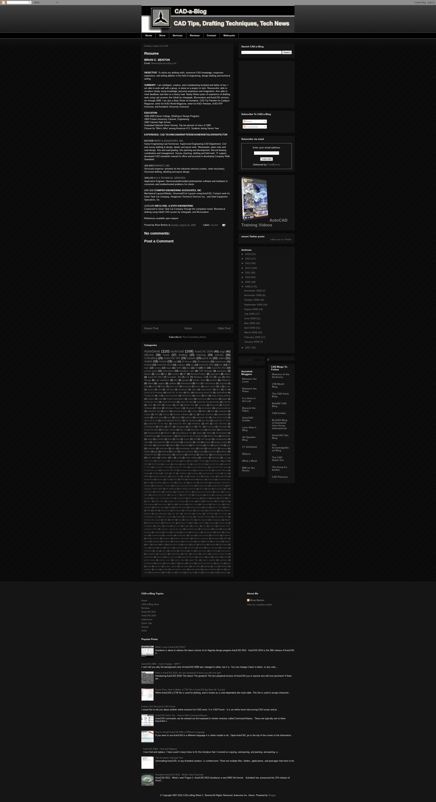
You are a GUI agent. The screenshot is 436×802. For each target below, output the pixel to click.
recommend (148, 563)
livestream (148, 551)
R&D (170, 507)
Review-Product (198, 374)
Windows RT (192, 408)
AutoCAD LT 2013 (221, 420)
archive (196, 526)
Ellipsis (246, 453)
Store (162, 35)
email (154, 386)
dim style (148, 445)
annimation (206, 408)
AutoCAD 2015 (169, 402)
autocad (177, 351)
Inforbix (158, 492)
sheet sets (202, 399)
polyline (217, 557)
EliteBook (192, 479)
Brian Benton (257, 600)
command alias (180, 411)
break (216, 529)
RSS (198, 383)
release (159, 563)
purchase (211, 451)
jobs (174, 448)
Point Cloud (193, 504)
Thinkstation (221, 433)
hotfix (179, 368)
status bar (204, 454)
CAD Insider (279, 413)
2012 (248, 268)
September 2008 (253, 304)
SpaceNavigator (161, 514)
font (163, 544)
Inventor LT (174, 495)
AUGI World (155, 464)
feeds (207, 541)
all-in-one (176, 526)
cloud (157, 374)
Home (148, 35)
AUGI (144, 630)
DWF (159, 405)
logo (157, 551)
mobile (148, 361)
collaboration (221, 439)
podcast (201, 557)
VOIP (172, 520)
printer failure (149, 560)
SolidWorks (212, 510)
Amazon (214, 399)
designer (166, 538)
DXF (170, 427)
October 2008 (252, 299)
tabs (222, 569)
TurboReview (150, 436)
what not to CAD (219, 417)
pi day (227, 386)
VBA (165, 520)
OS (229, 498)
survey (157, 368)
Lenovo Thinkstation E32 (163, 498)
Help (209, 489)
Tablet (209, 433)
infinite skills (199, 380)
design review (220, 442)
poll (209, 557)
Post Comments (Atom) (194, 337)
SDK (149, 510)
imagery (213, 544)
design (207, 442)
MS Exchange (194, 498)
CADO (166, 473)
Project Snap (160, 507)
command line (159, 442)
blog (178, 439)
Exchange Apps (224, 479)
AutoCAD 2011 (219, 368)
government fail (174, 544)
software (224, 566)
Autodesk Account (151, 470)
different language (201, 538)
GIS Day (193, 483)
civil (195, 439)
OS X (149, 501)
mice (192, 551)
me (192, 365)
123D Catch (149, 461)
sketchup (192, 454)
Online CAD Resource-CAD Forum (158, 706)
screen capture (171, 566)
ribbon (150, 383)
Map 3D (206, 498)
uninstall (180, 572)
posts (174, 451)
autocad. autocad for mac (171, 529)
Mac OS (183, 430)
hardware (222, 411)
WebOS (227, 520)
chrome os (196, 532)
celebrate (158, 532)
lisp (194, 414)
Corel (226, 473)
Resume (151, 53)
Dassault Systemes (160, 476)
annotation (222, 371)
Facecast (210, 427)
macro (164, 551)
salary (190, 399)
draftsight (215, 538)
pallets (147, 451)
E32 (167, 479)
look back (212, 448)
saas (169, 417)
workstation (168, 371)
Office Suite (159, 501)
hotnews (151, 448)
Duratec (160, 479)
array (149, 439)
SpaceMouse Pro (184, 433)
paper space (210, 386)
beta (170, 439)
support (161, 383)
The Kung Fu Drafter (279, 468)
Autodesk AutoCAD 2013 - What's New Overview (179, 774)
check (167, 532)
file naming (197, 445)
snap (215, 566)
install (154, 548)
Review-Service (196, 507)
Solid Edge (200, 510)
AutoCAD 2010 (206, 365)
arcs (204, 526)
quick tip (207, 358)
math (160, 399)
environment (189, 541)
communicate (156, 535)
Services (178, 35)
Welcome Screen (153, 523)
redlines (223, 451)
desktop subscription (181, 538)
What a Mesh (249, 460)
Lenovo (202, 405)
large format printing (221, 396)
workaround (186, 383)
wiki (215, 572)
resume (214, 225)
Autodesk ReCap (221, 470)
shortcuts (180, 454)
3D (196, 368)
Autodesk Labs (186, 371)
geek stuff (218, 445)
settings (207, 566)
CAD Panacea (280, 476)
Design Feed (195, 476)
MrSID (222, 498)
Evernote (211, 479)
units (179, 458)
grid (228, 445)
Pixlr (226, 501)
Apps (168, 368)
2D (225, 389)
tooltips (164, 458)
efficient (149, 354)
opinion (195, 554)
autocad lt (215, 374)
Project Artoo (217, 504)
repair (183, 563)
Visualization (216, 520)
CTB (173, 473)
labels (201, 548)
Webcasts (229, 35)
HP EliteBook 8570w (188, 489)
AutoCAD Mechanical (199, 467)
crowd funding (202, 535)
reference (225, 380)
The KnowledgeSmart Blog (280, 448)
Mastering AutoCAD (203, 392)
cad (174, 361)
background (206, 529)
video (221, 358)
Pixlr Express (149, 504)
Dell (185, 476)
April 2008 (250, 327)
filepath (227, 541)
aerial (167, 526)
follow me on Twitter (281, 239)
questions (223, 560)
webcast (207, 572)
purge (147, 417)
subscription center (179, 569)
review (163, 361)
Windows (226, 436)
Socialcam (177, 510)
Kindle (208, 495)
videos (227, 374)
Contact (211, 35)
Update (191, 358)
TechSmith (210, 514)
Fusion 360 (181, 483)
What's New (212, 436)
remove (168, 563)
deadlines (226, 535)
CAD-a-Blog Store (150, 604)
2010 (248, 277)
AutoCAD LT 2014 (161, 467)
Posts (248, 121)
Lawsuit (147, 498)
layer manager (212, 548)
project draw (179, 560)
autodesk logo (192, 529)
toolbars (188, 417)
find (212, 411)
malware (173, 551)
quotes (151, 389)
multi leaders (225, 551)
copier (191, 535)
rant (160, 389)
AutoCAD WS (172, 358)
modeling (213, 551)
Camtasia (194, 473)
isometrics (191, 548)
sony (157, 569)
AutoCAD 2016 (199, 464)
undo (172, 572)
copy (198, 442)
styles (194, 389)
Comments (251, 126)
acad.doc (201, 523)
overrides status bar (219, 554)
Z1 (193, 523)
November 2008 (253, 295)
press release (187, 451)
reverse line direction (205, 563)
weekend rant (202, 417)
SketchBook (221, 392)
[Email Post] (223, 225)
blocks (147, 374)
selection (170, 389)
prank (225, 557)
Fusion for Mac (151, 430)
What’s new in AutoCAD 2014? (170, 647)
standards (182, 389)
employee (156, 541)
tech (218, 389)
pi (220, 386)
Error (191, 427)
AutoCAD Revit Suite (219, 467)
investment (180, 548)
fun (165, 374)
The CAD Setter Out (278, 458)
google (185, 380)
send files (196, 566)
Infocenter (148, 492)
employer (166, 541)
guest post (174, 386)
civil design (206, 439)
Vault (180, 520)
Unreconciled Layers (152, 520)
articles (219, 354)
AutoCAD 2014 (155, 377)
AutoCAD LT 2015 (180, 467)
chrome (186, 532)
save (228, 563)
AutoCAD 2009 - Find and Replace (160, 749)
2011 (248, 272)
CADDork (156, 473)
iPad (156, 414)
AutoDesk (152, 351)
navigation (151, 554)
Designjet (180, 427)
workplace (223, 572)
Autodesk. (196, 423)
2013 (248, 263)
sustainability (195, 569)
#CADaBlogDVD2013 (171, 420)
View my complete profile (259, 604)
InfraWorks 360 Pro (183, 492)
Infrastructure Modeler (203, 492)
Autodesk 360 (174, 377)
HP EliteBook (171, 489)
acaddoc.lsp (223, 523)
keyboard (187, 386)
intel (161, 548)
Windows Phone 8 (173, 408)
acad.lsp (211, 523)
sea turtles (184, 566)
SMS (156, 510)
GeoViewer (204, 483)
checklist (176, 532)
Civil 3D (227, 402)
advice (158, 526)
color (146, 442)
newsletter (163, 554)
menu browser (207, 414)
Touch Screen (166, 517)
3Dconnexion (203, 361)
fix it (148, 544)
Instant (218, 492)
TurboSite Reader (204, 517)
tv (172, 458)
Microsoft (214, 405)
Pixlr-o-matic (162, 504)
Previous (204, 504)
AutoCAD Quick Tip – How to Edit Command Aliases (181, 715)
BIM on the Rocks (248, 469)
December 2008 (253, 290)
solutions (147, 569)
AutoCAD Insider (247, 419)
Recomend (225, 430)
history (147, 414)
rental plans (166, 454)
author (212, 526)
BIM (207, 423)
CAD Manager (206, 371)
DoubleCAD (148, 479)
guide (194, 544)
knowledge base (187, 448)
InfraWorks (169, 492)
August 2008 (251, 309)
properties (222, 414)
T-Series (199, 514)
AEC (146, 464)
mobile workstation (175, 399)
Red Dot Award (181, 507)
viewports (190, 572)
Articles (145, 627)
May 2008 (250, 323)
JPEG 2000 (187, 495)
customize (216, 535)
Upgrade (223, 383)
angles (187, 526)
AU (204, 368)
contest (194, 411)
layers (197, 386)
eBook (172, 445)
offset (186, 554)
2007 (248, 347)
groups (186, 544)
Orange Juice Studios (176, 501)
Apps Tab (186, 464)
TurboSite (189, 517)
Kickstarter (199, 495)
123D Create (162, 461)
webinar (215, 458)
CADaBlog (150, 358)
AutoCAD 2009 (204, 351)
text (221, 365)
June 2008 (250, 318)
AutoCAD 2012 (151, 402)
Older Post (224, 328)
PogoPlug (182, 504)
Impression (220, 361)
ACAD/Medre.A (215, 461)
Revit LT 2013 (217, 507)
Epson (201, 479)
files (176, 380)
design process (153, 538)
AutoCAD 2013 (164, 365)
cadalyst (181, 365)
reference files (150, 454)
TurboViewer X (167, 436)
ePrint (146, 541)
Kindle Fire (189, 405)
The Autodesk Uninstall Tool (169, 758)
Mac (188, 392)
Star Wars (176, 514)
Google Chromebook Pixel (184, 486)
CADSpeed (149, 427)
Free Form (170, 483)
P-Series (191, 501)
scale (149, 566)
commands (175, 442)
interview (163, 448)
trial (166, 572)
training (201, 354)
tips (188, 368)
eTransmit (184, 445)
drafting (183, 354)
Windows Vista (169, 523)
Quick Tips (146, 623)
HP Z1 (201, 489)
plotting (164, 451)
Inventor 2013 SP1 (159, 495)
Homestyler (218, 489)
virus (199, 572)
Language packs (221, 495)
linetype (225, 548)
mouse (224, 448)
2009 (248, 282)
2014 (185, 461)
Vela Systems (202, 520)
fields (163, 386)
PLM (200, 501)
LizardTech (181, 498)
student (165, 569)
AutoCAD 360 (186, 402)
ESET (175, 479)
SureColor (188, 514)
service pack (150, 371)
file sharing (217, 541)
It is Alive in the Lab (249, 399)
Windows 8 (199, 377)
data (146, 386)
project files (193, 560)
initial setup (223, 544)
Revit (207, 507)
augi (222, 351)
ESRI (183, 479)
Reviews (195, 35)
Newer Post (151, 328)
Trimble (179, 517)
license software (181, 414)
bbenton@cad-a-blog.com (163, 63)
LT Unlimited (249, 446)
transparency (156, 572)
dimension (187, 396)
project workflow (208, 560)
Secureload (165, 510)
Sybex (199, 433)
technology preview (221, 454)
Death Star (175, 476)
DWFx (146, 476)
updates (173, 383)
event (199, 541)
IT (227, 489)
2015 (192, 461)
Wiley (158, 408)
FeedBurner (273, 164)
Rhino (228, 507)
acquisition (148, 526)
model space (202, 551)
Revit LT (168, 433)
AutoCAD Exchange (153, 392)
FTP (148, 483)
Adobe (176, 464)
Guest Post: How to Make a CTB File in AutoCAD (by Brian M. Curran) (190, 689)
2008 (248, 286)
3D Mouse (187, 361)
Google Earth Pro (218, 486)
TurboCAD (149, 396)
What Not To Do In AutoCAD (191, 436)
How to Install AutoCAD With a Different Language (180, 732)
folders (156, 544)
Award (146, 473)
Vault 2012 (189, 520)
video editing (191, 458)
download (161, 445)
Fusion (169, 405)
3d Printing (201, 461)
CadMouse (183, 473)
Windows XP (184, 523)
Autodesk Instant (186, 470)
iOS (211, 377)
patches (160, 557)
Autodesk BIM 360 (169, 470)
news (166, 354)
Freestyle (223, 427)
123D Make (174, 461)
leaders (150, 399)
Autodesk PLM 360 (203, 470)
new (219, 377)
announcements (222, 408)
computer (188, 442)
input (146, 548)
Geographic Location (162, 486)
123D (225, 458)
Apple (224, 399)
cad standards (162, 380)
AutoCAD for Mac (175, 392)
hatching (203, 544)
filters (204, 411)
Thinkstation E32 (151, 517)
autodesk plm (153, 411)
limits (201, 448)
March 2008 (251, 332)
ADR (226, 461)
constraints (169, 535)
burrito (225, 529)
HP (184, 374)
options (205, 554)
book (166, 411)
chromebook (208, 532)
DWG (161, 427)
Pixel (219, 501)
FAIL (200, 427)
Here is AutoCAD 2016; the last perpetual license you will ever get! (188, 673)
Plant (172, 504)
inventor (175, 374)
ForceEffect (157, 483)
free (208, 445)
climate (219, 532)
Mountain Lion (197, 430)
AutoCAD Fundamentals (208, 402)
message (183, 551)
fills (206, 396)
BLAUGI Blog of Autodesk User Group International (279, 424)
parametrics (148, 557)
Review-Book (154, 433)
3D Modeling (192, 420)
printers (213, 380)
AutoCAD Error (214, 464)
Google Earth (202, 486)
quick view (158, 417)
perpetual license (188, 557)
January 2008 (252, 341)
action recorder (171, 396)
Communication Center (211, 473)
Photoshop (209, 501)
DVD (150, 405)
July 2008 (249, 313)
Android (148, 365)
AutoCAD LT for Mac (158, 423)
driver (198, 396)
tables (178, 417)
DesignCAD (223, 476)
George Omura (169, 430)
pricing (200, 451)
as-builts (160, 439)
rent (175, 563)
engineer (177, 541)
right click (220, 563)
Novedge (212, 430)
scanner (158, 566)
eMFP (225, 538)
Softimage (189, 510)
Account (167, 464)
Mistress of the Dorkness (280, 375)
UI (159, 396)
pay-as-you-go (172, 557)
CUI (187, 377)
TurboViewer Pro (221, 517)
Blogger (272, 795)
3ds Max (206, 420)
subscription (206, 389)
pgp (156, 451)
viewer (205, 458)
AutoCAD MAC (180, 423)
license (166, 414)
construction (181, 535)
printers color (164, 560)
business (147, 532)
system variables (210, 569)
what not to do (151, 420)
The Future (222, 514)
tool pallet (152, 458)
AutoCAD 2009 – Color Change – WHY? (161, 664)
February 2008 (252, 337)
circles (187, 439)
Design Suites (209, 476)
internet (169, 548)
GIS (178, 405)
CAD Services (220, 423)
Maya (214, 498)
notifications (175, 554)
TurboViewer (210, 383)
